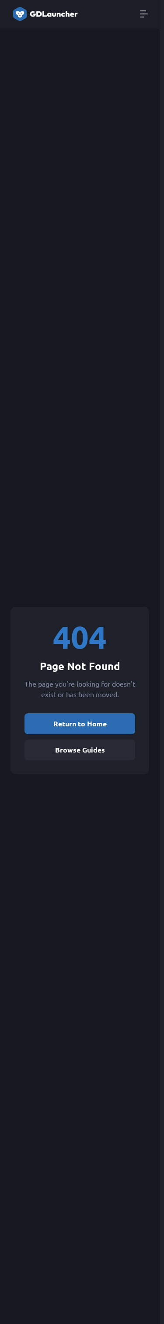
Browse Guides (80, 749)
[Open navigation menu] (144, 14)
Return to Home (80, 723)
